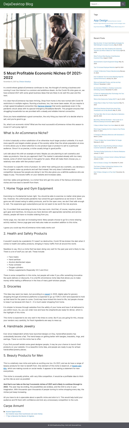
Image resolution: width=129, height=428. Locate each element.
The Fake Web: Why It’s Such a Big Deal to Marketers (109, 114)
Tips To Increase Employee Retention (104, 67)
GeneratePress (76, 425)
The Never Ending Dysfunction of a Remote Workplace (109, 151)
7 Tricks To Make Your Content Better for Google (108, 140)
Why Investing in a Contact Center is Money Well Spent (109, 157)
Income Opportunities (13, 412)
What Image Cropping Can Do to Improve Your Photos (109, 129)
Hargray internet (45, 106)
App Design (101, 20)
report (47, 294)
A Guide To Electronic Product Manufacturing (107, 71)
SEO (107, 26)
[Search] (122, 4)
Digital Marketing (102, 23)
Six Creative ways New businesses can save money (24, 414)
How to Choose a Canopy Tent (102, 162)
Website (112, 26)
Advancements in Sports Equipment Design (106, 61)
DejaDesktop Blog (18, 4)
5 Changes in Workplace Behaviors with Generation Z (109, 134)
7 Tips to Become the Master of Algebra (20, 416)
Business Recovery (112, 21)
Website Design (118, 26)
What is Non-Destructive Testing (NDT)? (105, 99)
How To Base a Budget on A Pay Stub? (105, 172)
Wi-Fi (123, 26)
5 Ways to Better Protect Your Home (104, 125)
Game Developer (110, 23)
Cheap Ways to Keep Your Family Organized (106, 103)
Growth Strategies (118, 23)
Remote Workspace (100, 26)
